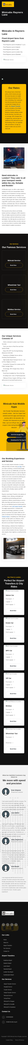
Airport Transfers (8, 945)
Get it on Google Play (17, 434)
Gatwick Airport (6, 516)
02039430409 (9, 1017)
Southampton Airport (9, 974)
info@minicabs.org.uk (11, 1022)
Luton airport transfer (17, 506)
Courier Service (8, 989)
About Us (6, 942)
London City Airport (8, 972)
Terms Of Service (19, 1040)
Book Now (13, 265)
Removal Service (8, 995)
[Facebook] (3, 924)
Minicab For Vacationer (9, 1007)
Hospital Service (8, 986)
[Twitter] (11, 924)
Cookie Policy (9, 1040)
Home (5, 939)
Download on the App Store (18, 440)
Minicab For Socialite (9, 1004)
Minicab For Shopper (9, 1001)
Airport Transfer (15, 106)
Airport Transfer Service (10, 984)
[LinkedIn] (7, 924)
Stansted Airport (8, 969)
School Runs (7, 998)
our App (20, 466)
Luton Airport (7, 966)
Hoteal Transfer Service (10, 992)
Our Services (7, 948)
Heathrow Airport (8, 960)
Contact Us (6, 951)
